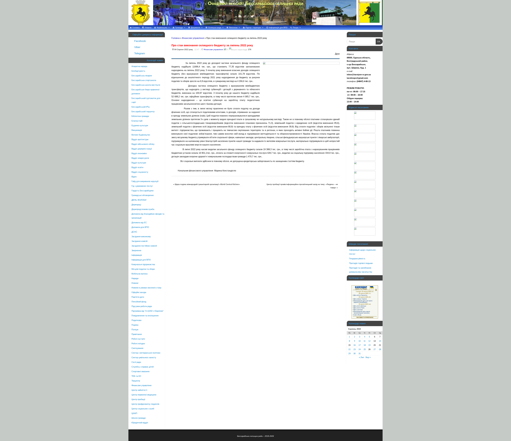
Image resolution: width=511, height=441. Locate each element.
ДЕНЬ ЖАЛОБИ (138, 200)
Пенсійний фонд (138, 301)
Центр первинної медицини (143, 395)
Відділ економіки (139, 153)
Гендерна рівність (357, 258)
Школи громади (138, 418)
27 (375, 349)
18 (365, 345)
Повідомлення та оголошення (144, 315)
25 (365, 349)
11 (365, 341)
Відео (134, 176)
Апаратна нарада (139, 66)
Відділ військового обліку (142, 144)
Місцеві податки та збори (143, 269)
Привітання (136, 334)
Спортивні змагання (140, 371)
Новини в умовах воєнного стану (146, 288)
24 (359, 349)
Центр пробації (138, 399)
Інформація (136, 255)
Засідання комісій (139, 241)
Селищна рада (214, 27)
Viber (137, 47)
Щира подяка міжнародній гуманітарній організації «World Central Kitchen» (206, 184)
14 (380, 341)
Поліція (134, 329)
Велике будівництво (140, 135)
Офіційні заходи (138, 292)
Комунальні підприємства (143, 264)
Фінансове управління (193, 38)
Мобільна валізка (139, 274)
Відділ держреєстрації (141, 149)
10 (359, 341)
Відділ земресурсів (140, 158)
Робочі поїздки (138, 343)
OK (378, 41)
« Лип (361, 357)
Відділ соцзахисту (139, 172)
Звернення (136, 250)
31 (359, 353)
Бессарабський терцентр (142, 111)
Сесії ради (136, 362)
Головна (136, 27)
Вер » (368, 357)
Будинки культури (139, 125)
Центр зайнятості (139, 390)
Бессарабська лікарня (141, 75)
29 (349, 353)
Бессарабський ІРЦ (140, 107)
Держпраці (136, 204)
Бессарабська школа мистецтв (145, 85)
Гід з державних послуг (142, 186)
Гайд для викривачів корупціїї (144, 181)
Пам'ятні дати (137, 297)
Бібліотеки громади (140, 116)
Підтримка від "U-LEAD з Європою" (147, 311)
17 (359, 345)
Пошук (295, 27)
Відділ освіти (137, 167)
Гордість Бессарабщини (142, 190)
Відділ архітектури (139, 139)
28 (380, 349)
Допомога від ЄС (139, 222)
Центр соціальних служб (142, 408)
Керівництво (162, 27)
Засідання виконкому (141, 236)
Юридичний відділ (139, 422)
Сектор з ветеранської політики (145, 353)
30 (354, 353)
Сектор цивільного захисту (143, 357)
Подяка (134, 325)
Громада (179, 27)
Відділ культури (138, 163)
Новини (148, 27)
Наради (134, 278)
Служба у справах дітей (142, 367)
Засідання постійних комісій (144, 246)
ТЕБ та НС (136, 376)
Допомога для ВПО (140, 227)
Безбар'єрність (138, 71)
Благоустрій (136, 121)
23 (354, 349)
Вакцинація (136, 130)
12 (369, 341)
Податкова (136, 320)
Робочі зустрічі (138, 339)
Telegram (139, 53)
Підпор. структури (253, 27)
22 (349, 349)
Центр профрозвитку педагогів (145, 404)
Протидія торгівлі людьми (361, 263)
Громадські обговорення (142, 195)
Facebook (140, 41)
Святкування (137, 348)
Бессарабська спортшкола (143, 80)
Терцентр (135, 381)
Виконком (233, 27)
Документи (195, 27)
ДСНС (134, 232)
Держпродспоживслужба (142, 209)
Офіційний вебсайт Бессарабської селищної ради (255, 3)
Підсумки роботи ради (141, 306)
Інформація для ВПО (278, 27)
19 (369, 345)
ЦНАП (134, 413)
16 (354, 345)
